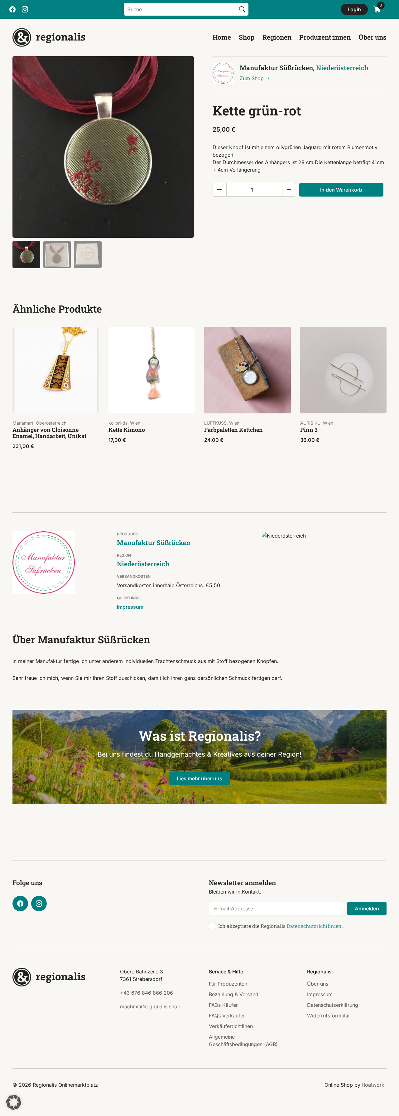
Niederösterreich (342, 67)
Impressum (130, 607)
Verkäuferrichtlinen (231, 1026)
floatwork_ (374, 1085)
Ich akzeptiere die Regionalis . (280, 926)
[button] (13, 1102)
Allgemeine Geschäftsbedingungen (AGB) (243, 1040)
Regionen (276, 37)
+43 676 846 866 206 (146, 993)
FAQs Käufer (223, 1005)
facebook (12, 9)
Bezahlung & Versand (233, 994)
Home (222, 37)
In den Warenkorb (341, 190)
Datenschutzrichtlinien (314, 926)
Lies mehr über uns (199, 778)
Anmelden (367, 908)
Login (354, 9)
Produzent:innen (325, 37)
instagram (25, 9)
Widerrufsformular (328, 1015)
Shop (247, 37)
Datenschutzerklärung (332, 1005)
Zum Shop (252, 78)
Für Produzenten (228, 984)
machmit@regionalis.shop (150, 1006)
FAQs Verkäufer (227, 1015)
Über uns (372, 37)
